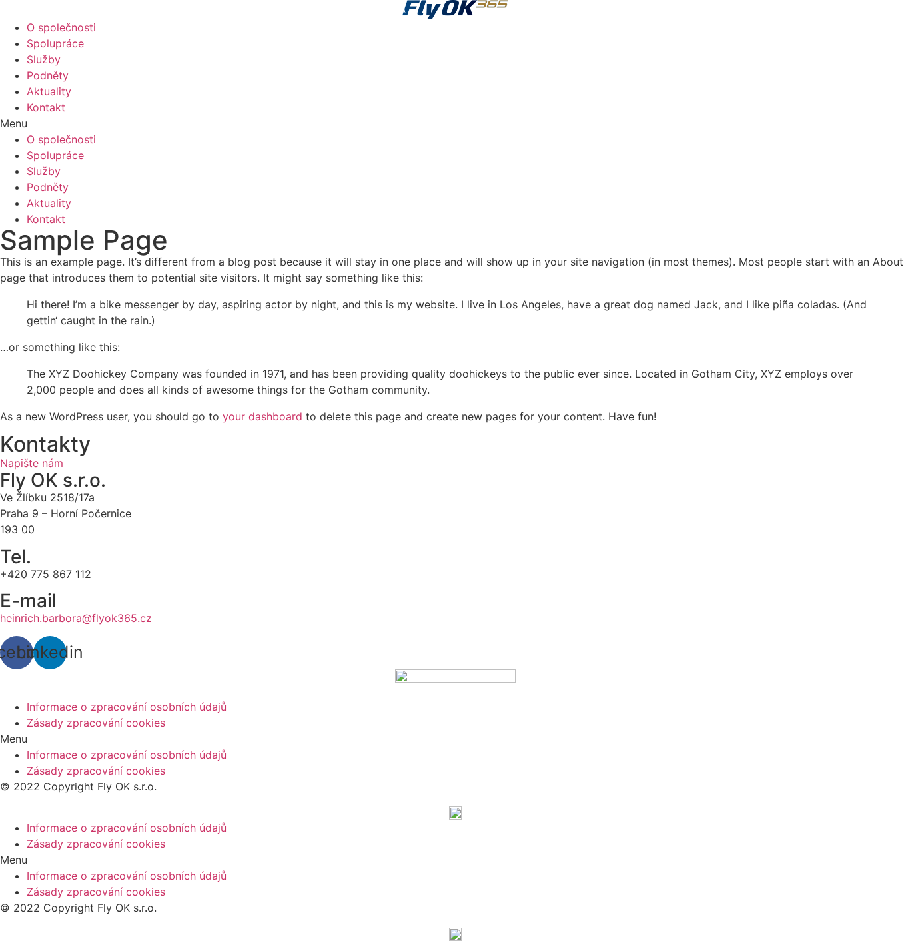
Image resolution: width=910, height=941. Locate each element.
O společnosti (61, 27)
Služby (44, 59)
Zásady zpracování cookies (96, 722)
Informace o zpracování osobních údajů (127, 706)
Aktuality (49, 91)
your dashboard (262, 416)
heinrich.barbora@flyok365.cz (77, 618)
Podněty (48, 75)
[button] (455, 123)
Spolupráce (55, 43)
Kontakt (46, 107)
